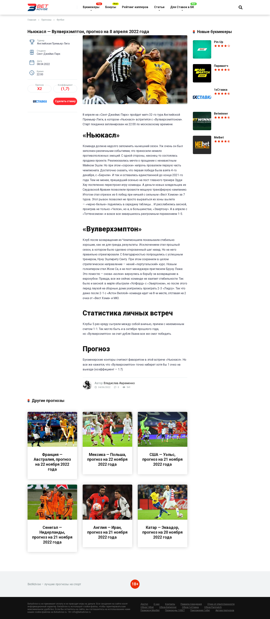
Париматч (221, 66)
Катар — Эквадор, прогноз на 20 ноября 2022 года (162, 532)
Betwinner (221, 113)
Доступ (144, 604)
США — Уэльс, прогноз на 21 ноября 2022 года (162, 459)
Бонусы (110, 7)
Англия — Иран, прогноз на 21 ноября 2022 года (107, 532)
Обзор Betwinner (168, 607)
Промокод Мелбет (150, 610)
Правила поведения (191, 604)
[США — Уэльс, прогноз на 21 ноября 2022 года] (162, 445)
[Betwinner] (202, 129)
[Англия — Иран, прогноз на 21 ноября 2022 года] (107, 518)
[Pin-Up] (202, 57)
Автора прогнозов (224, 610)
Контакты (170, 604)
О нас (157, 604)
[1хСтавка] (202, 105)
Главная (32, 20)
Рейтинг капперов (135, 7)
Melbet (219, 137)
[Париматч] (202, 81)
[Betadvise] (38, 6)
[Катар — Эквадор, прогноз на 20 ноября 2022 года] (162, 518)
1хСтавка (220, 89)
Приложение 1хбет (200, 610)
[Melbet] (202, 153)
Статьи (159, 7)
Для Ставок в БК (182, 7)
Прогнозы (46, 20)
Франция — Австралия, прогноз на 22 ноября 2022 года (52, 462)
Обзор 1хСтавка (190, 607)
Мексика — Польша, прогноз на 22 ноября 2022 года (107, 459)
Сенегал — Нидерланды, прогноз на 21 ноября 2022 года (52, 534)
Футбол (60, 20)
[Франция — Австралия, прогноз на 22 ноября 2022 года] (52, 445)
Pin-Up (218, 42)
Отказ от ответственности (221, 604)
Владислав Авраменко (119, 383)
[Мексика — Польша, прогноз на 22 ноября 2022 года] (107, 445)
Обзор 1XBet (147, 607)
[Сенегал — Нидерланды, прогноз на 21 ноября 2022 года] (52, 518)
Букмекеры (91, 7)
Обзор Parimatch (213, 607)
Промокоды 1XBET (175, 610)
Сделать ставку (65, 101)
